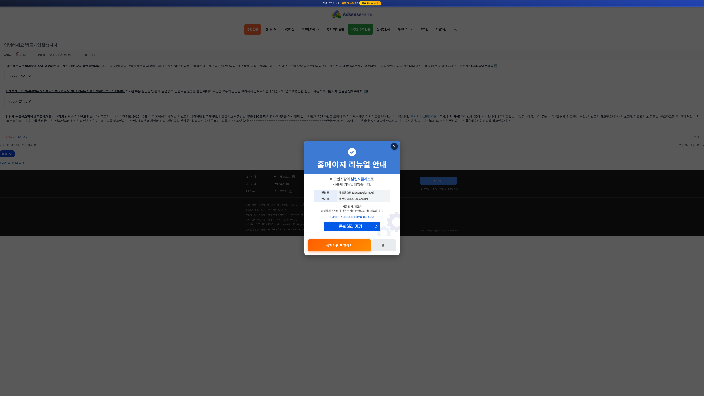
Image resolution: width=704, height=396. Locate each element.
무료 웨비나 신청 (370, 3)
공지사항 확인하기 (339, 245)
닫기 (384, 245)
